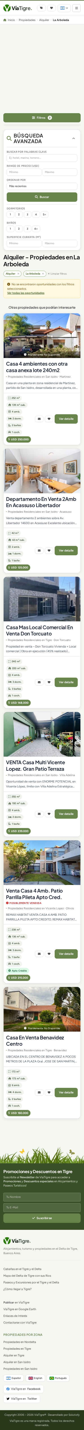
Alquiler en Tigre (13, 1355)
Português (61, 1378)
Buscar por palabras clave (27, 151)
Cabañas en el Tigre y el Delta (22, 1269)
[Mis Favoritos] (51, 8)
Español (16, 1378)
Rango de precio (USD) (23, 165)
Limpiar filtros (59, 273)
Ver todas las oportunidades (25, 293)
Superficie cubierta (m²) (24, 237)
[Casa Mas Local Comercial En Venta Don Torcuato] (42, 599)
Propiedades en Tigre (17, 1348)
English (38, 1378)
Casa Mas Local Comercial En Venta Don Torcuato (39, 630)
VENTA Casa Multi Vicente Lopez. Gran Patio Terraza (35, 765)
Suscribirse (44, 1218)
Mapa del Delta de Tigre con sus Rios (27, 1275)
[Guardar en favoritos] (49, 419)
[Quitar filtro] (18, 273)
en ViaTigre (16, 1302)
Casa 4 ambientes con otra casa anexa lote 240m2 (37, 366)
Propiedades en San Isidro (20, 1368)
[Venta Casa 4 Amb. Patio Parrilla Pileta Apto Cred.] (42, 862)
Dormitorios (16, 208)
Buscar (44, 197)
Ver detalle (66, 418)
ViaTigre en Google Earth (19, 1309)
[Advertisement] (42, 68)
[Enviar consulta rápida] (39, 419)
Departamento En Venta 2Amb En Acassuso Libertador (41, 502)
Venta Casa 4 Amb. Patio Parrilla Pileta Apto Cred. (34, 893)
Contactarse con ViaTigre (20, 1322)
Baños (11, 222)
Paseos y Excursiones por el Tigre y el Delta (31, 1282)
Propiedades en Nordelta (19, 1342)
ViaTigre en (26, 1388)
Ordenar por (16, 179)
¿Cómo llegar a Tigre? (17, 1289)
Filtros (44, 117)
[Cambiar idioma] (64, 8)
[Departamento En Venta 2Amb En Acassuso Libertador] (42, 471)
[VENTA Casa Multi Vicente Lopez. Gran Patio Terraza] (42, 734)
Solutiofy (74, 1414)
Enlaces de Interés (15, 1316)
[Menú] (76, 8)
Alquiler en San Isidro (17, 1362)
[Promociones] (41, 8)
